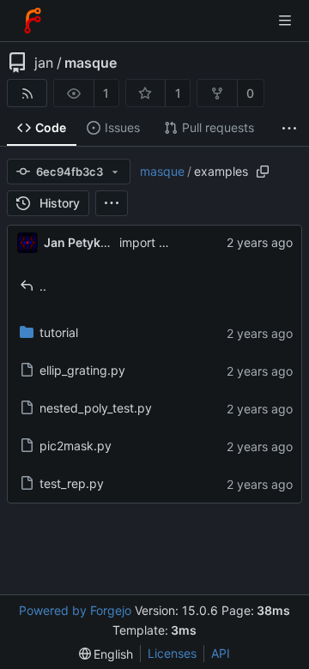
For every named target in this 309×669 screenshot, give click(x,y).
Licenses (172, 653)
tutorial (58, 332)
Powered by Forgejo (75, 610)
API (220, 653)
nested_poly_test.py (95, 408)
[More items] (289, 128)
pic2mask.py (75, 445)
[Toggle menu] (285, 20)
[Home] (33, 20)
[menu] (111, 203)
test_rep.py (71, 483)
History (59, 203)
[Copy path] (263, 172)
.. (42, 286)
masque (90, 62)
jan (43, 62)
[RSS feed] (27, 93)
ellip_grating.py (82, 370)
